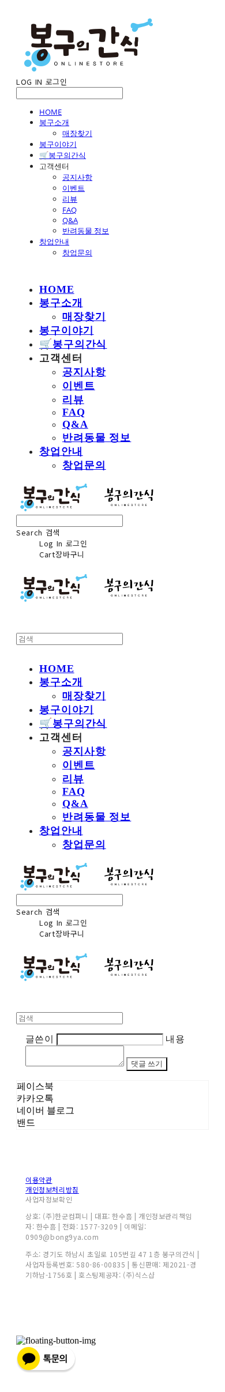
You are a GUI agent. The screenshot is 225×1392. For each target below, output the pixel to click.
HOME (50, 112)
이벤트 (73, 188)
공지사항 (77, 177)
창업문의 (77, 252)
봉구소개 (54, 122)
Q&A (70, 220)
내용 (175, 1039)
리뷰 (69, 199)
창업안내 (54, 241)
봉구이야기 (58, 144)
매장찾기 (77, 133)
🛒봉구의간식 (62, 155)
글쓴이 (39, 1039)
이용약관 (38, 1179)
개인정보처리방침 (52, 1189)
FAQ (69, 210)
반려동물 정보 (85, 230)
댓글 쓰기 (147, 1063)
